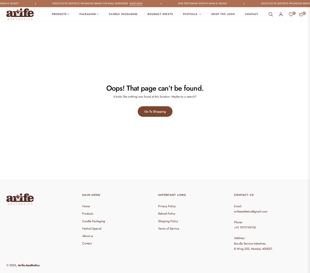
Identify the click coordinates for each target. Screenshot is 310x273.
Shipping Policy (168, 221)
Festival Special (91, 228)
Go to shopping (155, 111)
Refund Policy (166, 213)
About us (87, 236)
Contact (87, 243)
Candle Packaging (93, 221)
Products (87, 213)
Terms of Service (168, 228)
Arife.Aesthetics (28, 265)
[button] (271, 14)
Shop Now (133, 3)
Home (86, 206)
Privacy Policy (167, 206)
